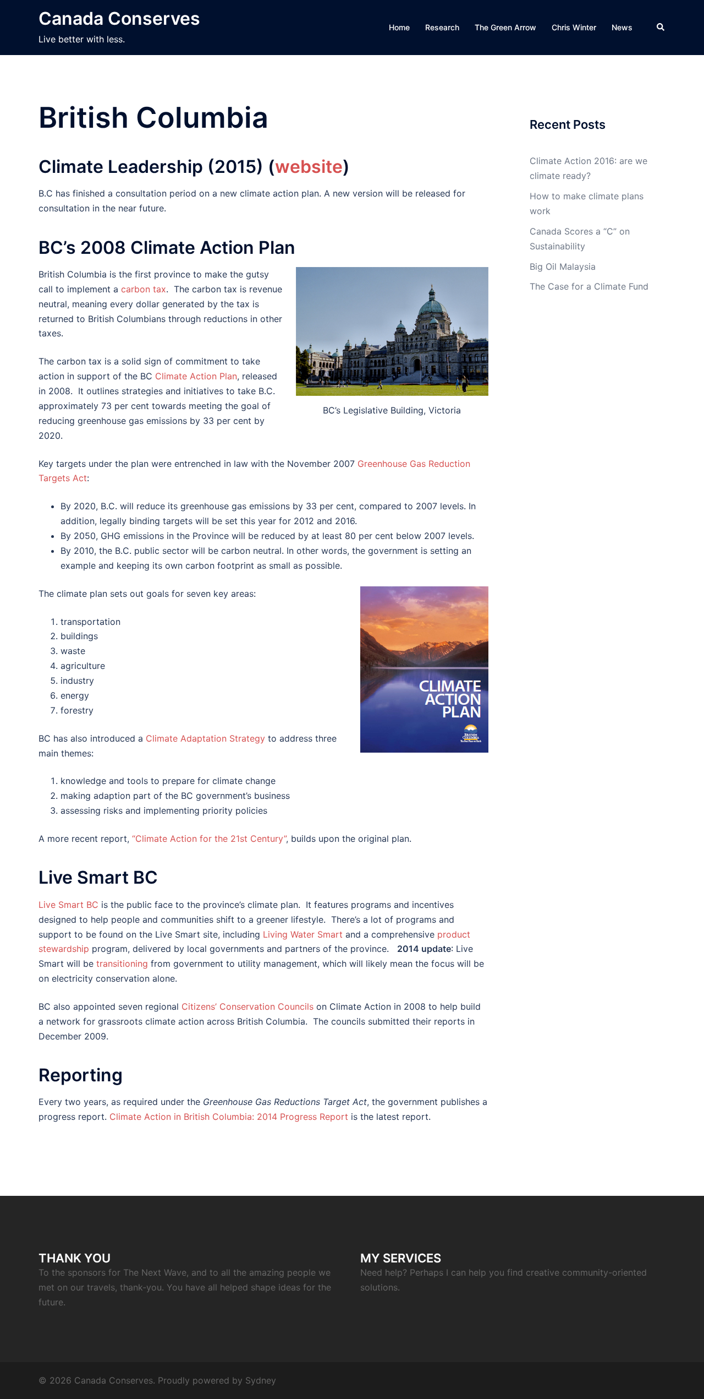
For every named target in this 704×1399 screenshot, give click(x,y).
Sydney (260, 1380)
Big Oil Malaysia (563, 266)
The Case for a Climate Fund (589, 286)
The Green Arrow (505, 27)
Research (442, 27)
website (309, 166)
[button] (661, 27)
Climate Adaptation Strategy (205, 738)
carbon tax (143, 289)
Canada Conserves (119, 18)
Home (399, 27)
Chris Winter (574, 27)
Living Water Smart (303, 934)
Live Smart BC (68, 904)
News (622, 27)
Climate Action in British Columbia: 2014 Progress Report (228, 1116)
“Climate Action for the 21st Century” (209, 838)
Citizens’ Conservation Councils (248, 1006)
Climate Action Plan (196, 376)
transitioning (122, 963)
